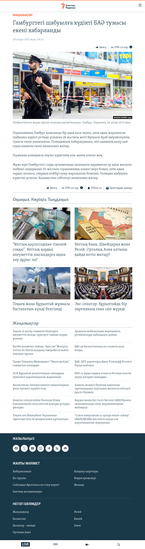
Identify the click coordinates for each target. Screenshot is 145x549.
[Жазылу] (65, 448)
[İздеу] (118, 544)
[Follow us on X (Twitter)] (24, 448)
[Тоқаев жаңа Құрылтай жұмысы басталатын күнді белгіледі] (41, 283)
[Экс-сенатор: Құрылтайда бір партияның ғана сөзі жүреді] (103, 283)
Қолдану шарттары (86, 471)
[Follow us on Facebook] (16, 448)
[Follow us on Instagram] (40, 448)
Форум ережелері (85, 478)
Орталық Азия (22, 532)
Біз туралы (19, 478)
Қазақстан (19, 519)
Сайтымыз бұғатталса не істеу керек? (36, 485)
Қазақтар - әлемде (24, 525)
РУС (55, 544)
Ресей (77, 512)
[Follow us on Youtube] (32, 448)
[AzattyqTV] (87, 544)
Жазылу (79, 485)
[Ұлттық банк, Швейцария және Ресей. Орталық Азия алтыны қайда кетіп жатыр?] (103, 224)
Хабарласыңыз (22, 471)
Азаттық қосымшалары (27, 491)
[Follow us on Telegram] (48, 448)
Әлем (77, 525)
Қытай (78, 519)
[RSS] (57, 448)
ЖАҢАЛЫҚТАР (23, 15)
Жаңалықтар (21, 512)
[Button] (101, 47)
